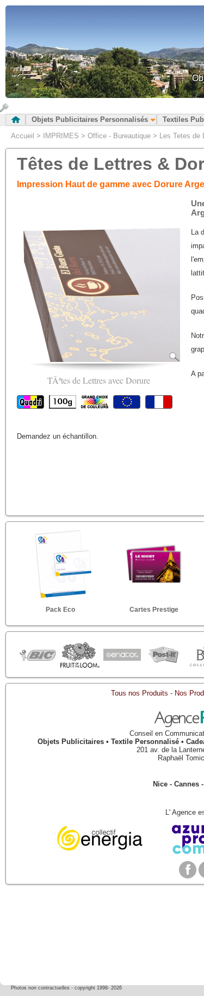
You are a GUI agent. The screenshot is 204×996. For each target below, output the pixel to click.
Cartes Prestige (153, 609)
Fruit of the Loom (80, 655)
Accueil (22, 136)
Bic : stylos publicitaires (38, 657)
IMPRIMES (61, 136)
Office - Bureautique (119, 136)
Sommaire (15, 120)
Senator (122, 655)
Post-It (163, 655)
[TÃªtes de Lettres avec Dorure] (98, 359)
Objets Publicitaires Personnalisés (90, 119)
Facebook (187, 869)
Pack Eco (60, 609)
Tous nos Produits (139, 693)
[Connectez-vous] (4, 110)
